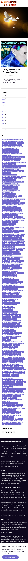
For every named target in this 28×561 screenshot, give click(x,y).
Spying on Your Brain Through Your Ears (11, 71)
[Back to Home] (9, 3)
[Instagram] (6, 432)
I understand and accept (10, 557)
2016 (3, 124)
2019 (3, 114)
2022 (3, 105)
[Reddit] (14, 432)
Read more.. (6, 86)
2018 (3, 117)
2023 (3, 102)
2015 (3, 127)
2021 (3, 108)
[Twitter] (11, 432)
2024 (3, 99)
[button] (21, 3)
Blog (14, 27)
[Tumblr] (8, 432)
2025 (3, 96)
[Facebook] (3, 432)
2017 (3, 120)
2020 (3, 111)
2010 (3, 130)
